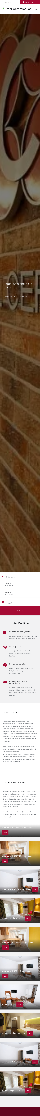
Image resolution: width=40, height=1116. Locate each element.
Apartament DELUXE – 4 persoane (17, 827)
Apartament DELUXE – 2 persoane (17, 942)
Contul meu (8, 2)
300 (27, 918)
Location (8, 575)
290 (5, 976)
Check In (8, 583)
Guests (7, 601)
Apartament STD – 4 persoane (16, 889)
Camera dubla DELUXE (12, 918)
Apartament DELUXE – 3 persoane (17, 856)
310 (34, 889)
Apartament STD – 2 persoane (16, 1062)
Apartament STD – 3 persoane (16, 971)
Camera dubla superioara (13, 1033)
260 (30, 1033)
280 (19, 1004)
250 (28, 1090)
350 (5, 832)
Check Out (8, 592)
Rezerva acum (29, 2)
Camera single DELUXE (12, 1090)
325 (5, 861)
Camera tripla (8, 1004)
